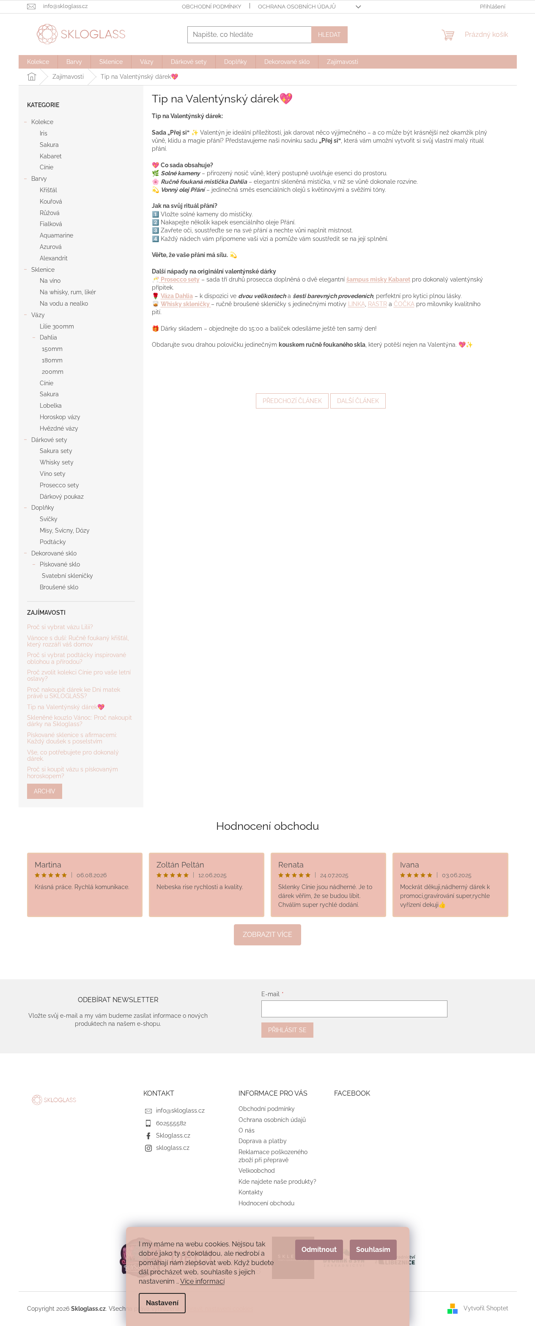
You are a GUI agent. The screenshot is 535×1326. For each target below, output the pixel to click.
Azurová (51, 246)
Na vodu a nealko (64, 303)
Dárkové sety (49, 439)
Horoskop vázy (60, 417)
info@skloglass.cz (180, 1110)
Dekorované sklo (54, 553)
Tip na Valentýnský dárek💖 (65, 707)
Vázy (38, 315)
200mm (52, 371)
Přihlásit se (287, 1030)
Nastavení (162, 1303)
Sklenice (43, 269)
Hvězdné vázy (59, 428)
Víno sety (53, 473)
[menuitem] (38, 62)
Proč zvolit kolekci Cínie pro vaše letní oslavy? (79, 675)
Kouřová (51, 201)
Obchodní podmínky (211, 6)
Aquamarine (56, 235)
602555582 (171, 1123)
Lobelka (51, 405)
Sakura (49, 144)
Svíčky (49, 519)
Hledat (329, 34)
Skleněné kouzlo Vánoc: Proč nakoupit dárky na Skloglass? (79, 721)
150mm (52, 348)
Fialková (51, 224)
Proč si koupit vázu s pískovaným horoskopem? (72, 772)
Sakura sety (56, 451)
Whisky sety (57, 462)
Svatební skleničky (67, 575)
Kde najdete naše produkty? (277, 1181)
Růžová (50, 213)
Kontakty (251, 1192)
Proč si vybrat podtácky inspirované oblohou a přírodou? (76, 658)
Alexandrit (54, 258)
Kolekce (42, 122)
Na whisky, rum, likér (68, 292)
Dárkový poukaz (62, 496)
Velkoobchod (257, 1170)
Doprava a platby (263, 1141)
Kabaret (51, 156)
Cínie (46, 167)
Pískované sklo (60, 564)
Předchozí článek (292, 401)
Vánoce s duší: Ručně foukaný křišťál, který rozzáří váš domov (78, 641)
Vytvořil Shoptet (486, 1308)
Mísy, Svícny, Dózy (65, 530)
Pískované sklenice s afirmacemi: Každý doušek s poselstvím (72, 738)
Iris (43, 133)
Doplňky (42, 507)
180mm (52, 360)
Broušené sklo (59, 587)
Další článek (358, 401)
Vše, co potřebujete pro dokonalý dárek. (73, 755)
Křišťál (48, 190)
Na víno (50, 280)
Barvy (39, 178)
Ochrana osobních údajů (297, 6)
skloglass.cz (172, 1147)
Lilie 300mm (57, 326)
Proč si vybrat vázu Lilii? (60, 627)
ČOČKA (404, 304)
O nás (247, 1130)
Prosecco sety (59, 485)
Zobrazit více (267, 935)
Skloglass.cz (173, 1135)
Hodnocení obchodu (267, 826)
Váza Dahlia (177, 296)
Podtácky (53, 542)
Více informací (202, 1281)
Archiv (44, 791)
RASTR (377, 304)
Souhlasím (373, 1250)
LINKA (356, 304)
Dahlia (48, 337)
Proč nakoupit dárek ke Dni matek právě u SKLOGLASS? (73, 693)
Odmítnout (319, 1250)
